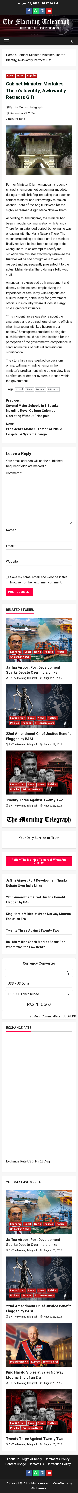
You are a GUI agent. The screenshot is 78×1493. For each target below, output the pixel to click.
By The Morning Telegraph (26, 107)
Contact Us (36, 1464)
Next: (34, 429)
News (20, 75)
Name (11, 530)
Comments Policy (57, 1459)
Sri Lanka (53, 389)
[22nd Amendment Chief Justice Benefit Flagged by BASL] (39, 706)
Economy (15, 651)
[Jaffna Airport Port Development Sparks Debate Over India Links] (39, 640)
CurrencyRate (51, 1016)
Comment (14, 473)
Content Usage (15, 1464)
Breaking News (19, 1361)
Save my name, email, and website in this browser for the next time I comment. (38, 579)
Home (10, 55)
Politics (48, 651)
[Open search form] (71, 41)
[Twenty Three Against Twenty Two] (39, 773)
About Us (13, 1459)
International (50, 1361)
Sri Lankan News (20, 656)
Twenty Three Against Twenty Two (34, 800)
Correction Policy (59, 1464)
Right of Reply (32, 1459)
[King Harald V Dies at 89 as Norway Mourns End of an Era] (39, 1345)
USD (30, 1161)
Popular (31, 75)
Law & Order (17, 718)
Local (10, 75)
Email (11, 546)
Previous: (32, 408)
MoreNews (60, 1483)
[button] (6, 41)
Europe (35, 1361)
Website (12, 561)
